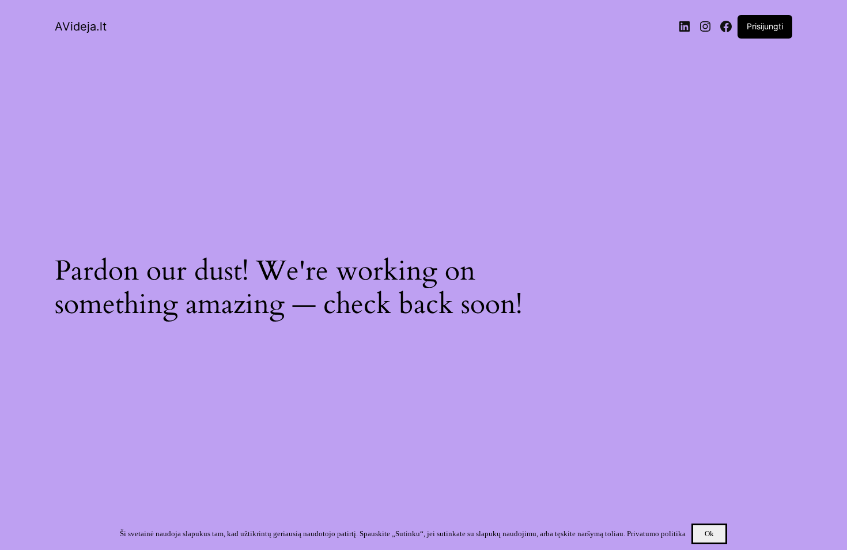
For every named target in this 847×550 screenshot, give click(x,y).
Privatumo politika (656, 533)
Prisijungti (765, 26)
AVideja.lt (81, 26)
